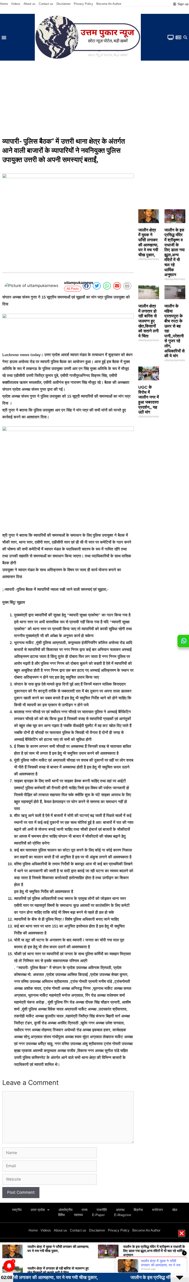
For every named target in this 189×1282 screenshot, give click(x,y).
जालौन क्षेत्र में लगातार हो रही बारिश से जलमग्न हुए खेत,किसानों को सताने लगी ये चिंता (148, 321)
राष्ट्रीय (16, 1210)
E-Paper (98, 1215)
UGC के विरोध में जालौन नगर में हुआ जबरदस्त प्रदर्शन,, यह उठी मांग (148, 399)
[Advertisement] (94, 100)
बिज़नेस (138, 1210)
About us (29, 4)
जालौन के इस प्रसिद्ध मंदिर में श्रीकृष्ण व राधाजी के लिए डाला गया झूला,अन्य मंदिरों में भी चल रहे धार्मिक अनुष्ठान (174, 252)
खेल (174, 1210)
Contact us (46, 4)
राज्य (84, 1210)
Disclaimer (63, 4)
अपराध (120, 1210)
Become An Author (108, 4)
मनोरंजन (157, 1210)
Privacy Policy (83, 4)
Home (4, 4)
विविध (61, 1215)
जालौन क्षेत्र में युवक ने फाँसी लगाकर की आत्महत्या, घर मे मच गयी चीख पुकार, (148, 242)
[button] (4, 37)
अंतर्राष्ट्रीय (65, 1210)
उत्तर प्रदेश (38, 1210)
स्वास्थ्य (78, 1215)
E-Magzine (122, 1215)
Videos (15, 4)
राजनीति (102, 1210)
